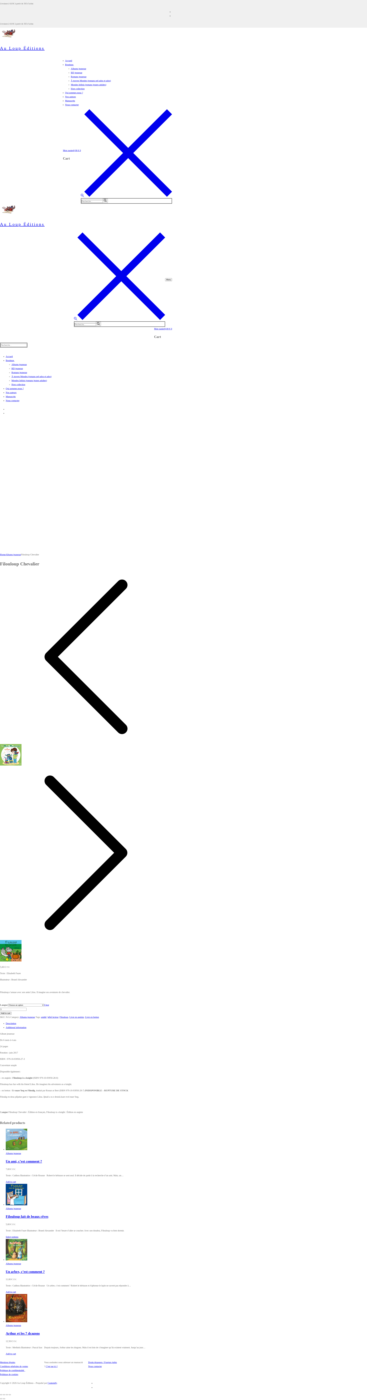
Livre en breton (92, 1017)
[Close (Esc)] (1, 1394)
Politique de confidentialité (12, 1370)
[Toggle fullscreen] (7, 1394)
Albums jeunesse (13, 554)
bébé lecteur (53, 1017)
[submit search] (105, 201)
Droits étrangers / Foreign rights (102, 1362)
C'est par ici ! (52, 1366)
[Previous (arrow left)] (1, 1398)
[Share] (4, 1394)
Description (11, 1023)
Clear (46, 1005)
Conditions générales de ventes (14, 1366)
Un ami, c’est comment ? (24, 1161)
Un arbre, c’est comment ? (25, 1272)
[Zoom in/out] (10, 1394)
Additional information (16, 1027)
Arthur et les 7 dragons (23, 1333)
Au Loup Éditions (22, 48)
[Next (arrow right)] (4, 1398)
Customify (52, 1383)
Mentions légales (7, 1362)
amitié (43, 1017)
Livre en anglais (76, 1017)
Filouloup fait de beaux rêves (27, 1216)
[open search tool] (126, 196)
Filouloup (63, 1017)
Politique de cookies (9, 1374)
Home (3, 554)
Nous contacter (95, 1366)
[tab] (89, 1024)
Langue (4, 1005)
